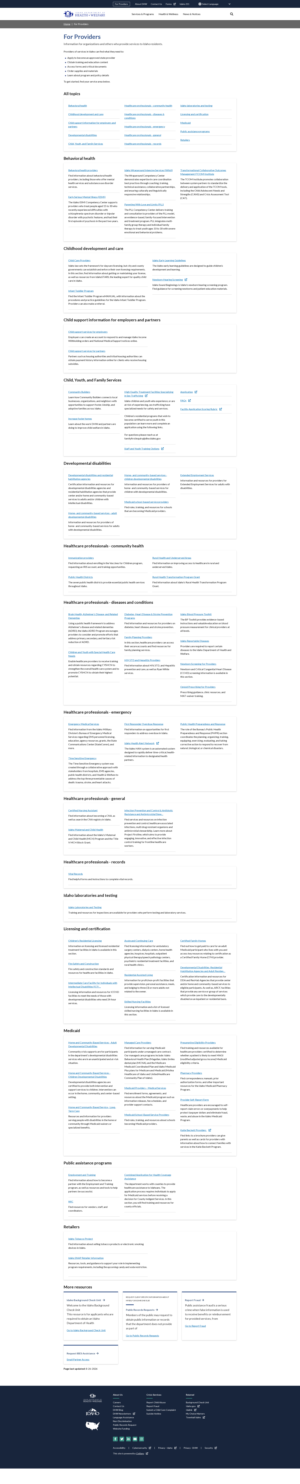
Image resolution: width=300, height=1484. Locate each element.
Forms (169, 4)
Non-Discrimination (122, 1421)
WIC (70, 1201)
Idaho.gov (191, 1406)
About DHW (141, 4)
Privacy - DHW (191, 1448)
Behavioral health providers (83, 170)
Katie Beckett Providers (193, 1130)
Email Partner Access (78, 1359)
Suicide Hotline (153, 1413)
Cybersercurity (139, 1448)
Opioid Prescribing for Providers (197, 686)
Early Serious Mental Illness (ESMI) (86, 196)
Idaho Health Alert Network (139, 743)
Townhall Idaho (193, 1417)
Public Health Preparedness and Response (202, 723)
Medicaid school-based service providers (146, 501)
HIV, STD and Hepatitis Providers (142, 660)
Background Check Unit (197, 1402)
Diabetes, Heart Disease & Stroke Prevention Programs (148, 616)
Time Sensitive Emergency (82, 758)
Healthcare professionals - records (142, 143)
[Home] (84, 14)
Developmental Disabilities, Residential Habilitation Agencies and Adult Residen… (202, 969)
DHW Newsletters (122, 1413)
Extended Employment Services (197, 475)
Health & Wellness (168, 13)
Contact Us (156, 4)
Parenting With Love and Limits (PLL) (144, 204)
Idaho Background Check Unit (84, 1300)
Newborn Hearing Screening (167, 279)
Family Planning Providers (138, 637)
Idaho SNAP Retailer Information (86, 1257)
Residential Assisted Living (138, 974)
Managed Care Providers (137, 1042)
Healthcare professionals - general (142, 135)
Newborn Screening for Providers (198, 663)
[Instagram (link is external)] (141, 1439)
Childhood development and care (85, 114)
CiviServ (140, 1453)
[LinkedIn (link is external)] (128, 1439)
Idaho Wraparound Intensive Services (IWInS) (148, 170)
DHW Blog (118, 1410)
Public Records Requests (140, 1309)
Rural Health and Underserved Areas (171, 557)
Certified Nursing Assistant (83, 810)
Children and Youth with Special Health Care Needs (91, 654)
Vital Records (75, 873)
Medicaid (185, 122)
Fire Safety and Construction (83, 963)
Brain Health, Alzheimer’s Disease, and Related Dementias (93, 616)
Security (209, 1448)
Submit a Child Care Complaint (161, 1410)
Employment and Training (82, 1174)
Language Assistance (123, 1417)
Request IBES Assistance (81, 1353)
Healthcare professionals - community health (148, 105)
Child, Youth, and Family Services (85, 143)
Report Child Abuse (156, 1402)
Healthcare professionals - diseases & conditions (144, 116)
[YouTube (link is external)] (135, 1439)
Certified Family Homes (193, 940)
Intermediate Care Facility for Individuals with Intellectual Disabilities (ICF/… (92, 984)
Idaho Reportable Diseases (194, 640)
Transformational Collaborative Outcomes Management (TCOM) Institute (203, 172)
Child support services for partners (86, 350)
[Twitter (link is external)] (122, 1439)
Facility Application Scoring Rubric (199, 409)
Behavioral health (77, 105)
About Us (118, 1394)
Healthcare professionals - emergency (144, 126)
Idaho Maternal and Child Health (85, 829)
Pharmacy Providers (191, 1072)
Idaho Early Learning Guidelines (169, 260)
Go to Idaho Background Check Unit (86, 1330)
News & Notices (191, 13)
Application (186, 391)
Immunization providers (81, 557)
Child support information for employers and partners (92, 124)
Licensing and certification (194, 114)
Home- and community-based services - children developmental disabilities (145, 477)
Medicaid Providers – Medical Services (145, 1087)
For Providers (121, 4)
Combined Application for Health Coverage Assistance (147, 1176)
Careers (117, 1402)
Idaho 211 (184, 4)
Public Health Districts (80, 576)
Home (67, 23)
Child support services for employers (88, 331)
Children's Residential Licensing (85, 940)
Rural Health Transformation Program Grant (176, 576)
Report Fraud (193, 1300)
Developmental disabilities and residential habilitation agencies (90, 477)
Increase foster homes (80, 418)
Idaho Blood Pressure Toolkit (196, 614)
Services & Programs (143, 13)
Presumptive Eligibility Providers (198, 1042)
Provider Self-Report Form (194, 1099)
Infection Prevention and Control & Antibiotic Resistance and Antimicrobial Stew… (148, 812)
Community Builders (79, 391)
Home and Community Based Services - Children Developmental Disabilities (89, 1074)
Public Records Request (124, 1425)
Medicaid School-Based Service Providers (146, 1114)
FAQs (183, 400)
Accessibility (119, 1448)
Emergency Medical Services (83, 723)
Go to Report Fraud (195, 1325)
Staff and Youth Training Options (141, 448)
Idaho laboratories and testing (196, 105)
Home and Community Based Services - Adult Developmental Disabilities (92, 1044)
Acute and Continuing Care (138, 940)
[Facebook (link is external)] (115, 1439)
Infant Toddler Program (81, 290)
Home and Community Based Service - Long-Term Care (92, 1109)
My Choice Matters (195, 1413)
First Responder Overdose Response (143, 723)
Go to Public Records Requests (142, 1335)
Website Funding (121, 1428)
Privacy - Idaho (165, 1448)
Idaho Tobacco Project (80, 1238)
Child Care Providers (79, 260)
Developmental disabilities (82, 135)
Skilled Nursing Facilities (137, 1001)
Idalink (189, 1410)
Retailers (185, 139)
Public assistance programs (195, 131)
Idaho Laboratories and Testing (85, 907)
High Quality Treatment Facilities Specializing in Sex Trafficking (148, 393)
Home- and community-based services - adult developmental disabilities (92, 515)
